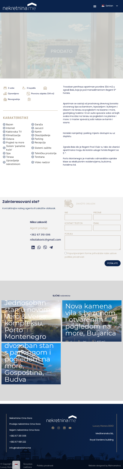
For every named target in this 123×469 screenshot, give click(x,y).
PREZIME (97, 212)
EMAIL (96, 223)
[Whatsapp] (39, 247)
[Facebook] (53, 428)
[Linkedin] (64, 428)
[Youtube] (70, 428)
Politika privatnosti (45, 465)
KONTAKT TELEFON (73, 223)
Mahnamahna (114, 465)
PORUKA (69, 233)
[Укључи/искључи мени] (94, 6)
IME (66, 212)
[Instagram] (58, 428)
